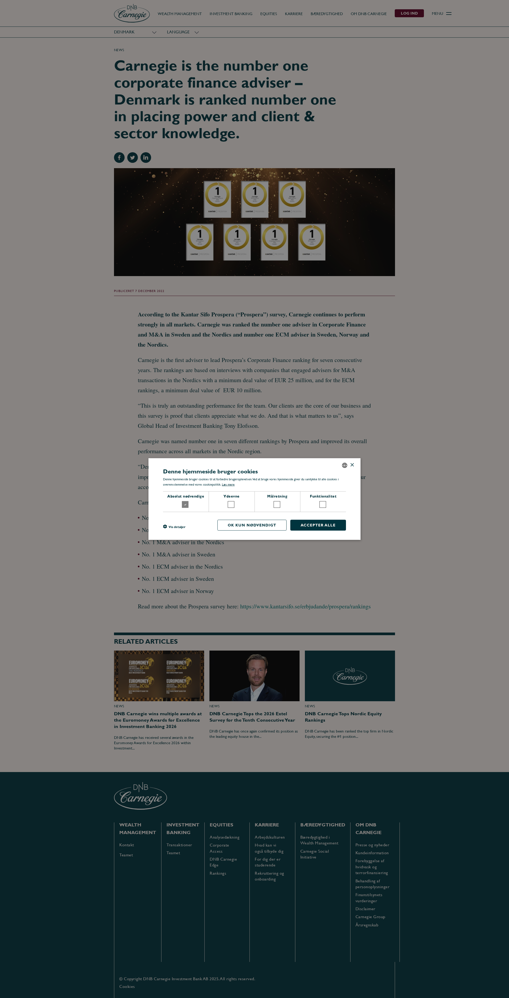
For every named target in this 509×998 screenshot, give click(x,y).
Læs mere (228, 484)
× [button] (352, 465)
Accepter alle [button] (318, 525)
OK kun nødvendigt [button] (252, 525)
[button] (174, 526)
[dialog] (254, 499)
